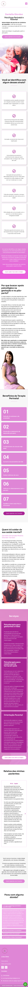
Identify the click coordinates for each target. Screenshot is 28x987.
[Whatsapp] (6, 967)
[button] (26, 4)
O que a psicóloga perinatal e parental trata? (12, 906)
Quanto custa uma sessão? (12, 934)
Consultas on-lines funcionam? (13, 937)
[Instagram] (2, 967)
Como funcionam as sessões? (12, 930)
